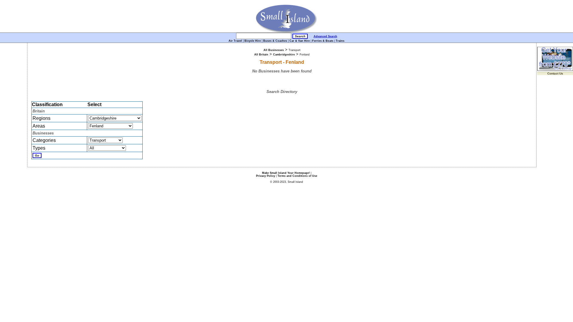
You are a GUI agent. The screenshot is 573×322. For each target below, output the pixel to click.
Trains (340, 40)
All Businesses (274, 50)
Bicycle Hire (252, 40)
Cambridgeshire (284, 54)
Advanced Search (325, 36)
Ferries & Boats (322, 40)
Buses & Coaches (275, 40)
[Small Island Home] (286, 31)
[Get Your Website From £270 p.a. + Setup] (555, 70)
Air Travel (235, 40)
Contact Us (555, 73)
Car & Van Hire (299, 40)
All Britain (261, 54)
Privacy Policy (265, 175)
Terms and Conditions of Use (297, 175)
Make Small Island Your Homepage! (286, 172)
